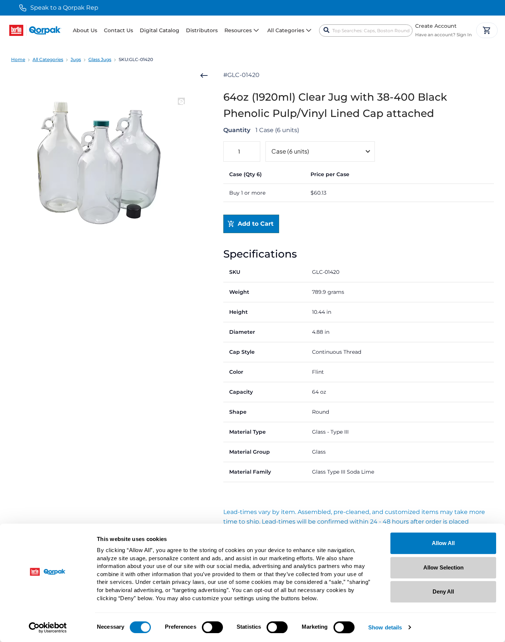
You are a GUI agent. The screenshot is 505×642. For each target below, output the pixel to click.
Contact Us (118, 30)
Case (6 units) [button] (290, 151)
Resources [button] (238, 30)
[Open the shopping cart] (487, 30)
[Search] (326, 30)
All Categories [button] (285, 30)
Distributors (202, 30)
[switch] (212, 627)
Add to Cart (256, 223)
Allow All (443, 543)
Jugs (76, 59)
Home (18, 59)
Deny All (443, 591)
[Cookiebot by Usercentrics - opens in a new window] (48, 627)
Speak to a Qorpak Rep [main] (64, 7)
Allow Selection (443, 567)
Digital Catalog (159, 30)
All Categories (48, 59)
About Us (85, 30)
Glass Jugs (99, 59)
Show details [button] (385, 627)
